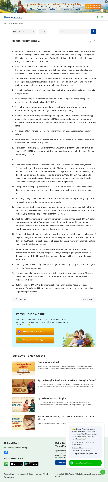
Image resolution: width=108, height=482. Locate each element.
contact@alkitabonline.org (17, 448)
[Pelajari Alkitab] (14, 17)
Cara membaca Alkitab (48, 362)
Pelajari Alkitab (74, 474)
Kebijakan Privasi (41, 474)
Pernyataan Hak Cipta (25, 474)
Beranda (7, 23)
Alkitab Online (18, 23)
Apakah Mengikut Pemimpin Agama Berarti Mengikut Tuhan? (67, 380)
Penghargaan (9, 477)
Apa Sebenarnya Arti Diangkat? (53, 398)
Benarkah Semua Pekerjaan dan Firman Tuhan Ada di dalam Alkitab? (66, 418)
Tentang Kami (9, 474)
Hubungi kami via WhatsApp (84, 463)
